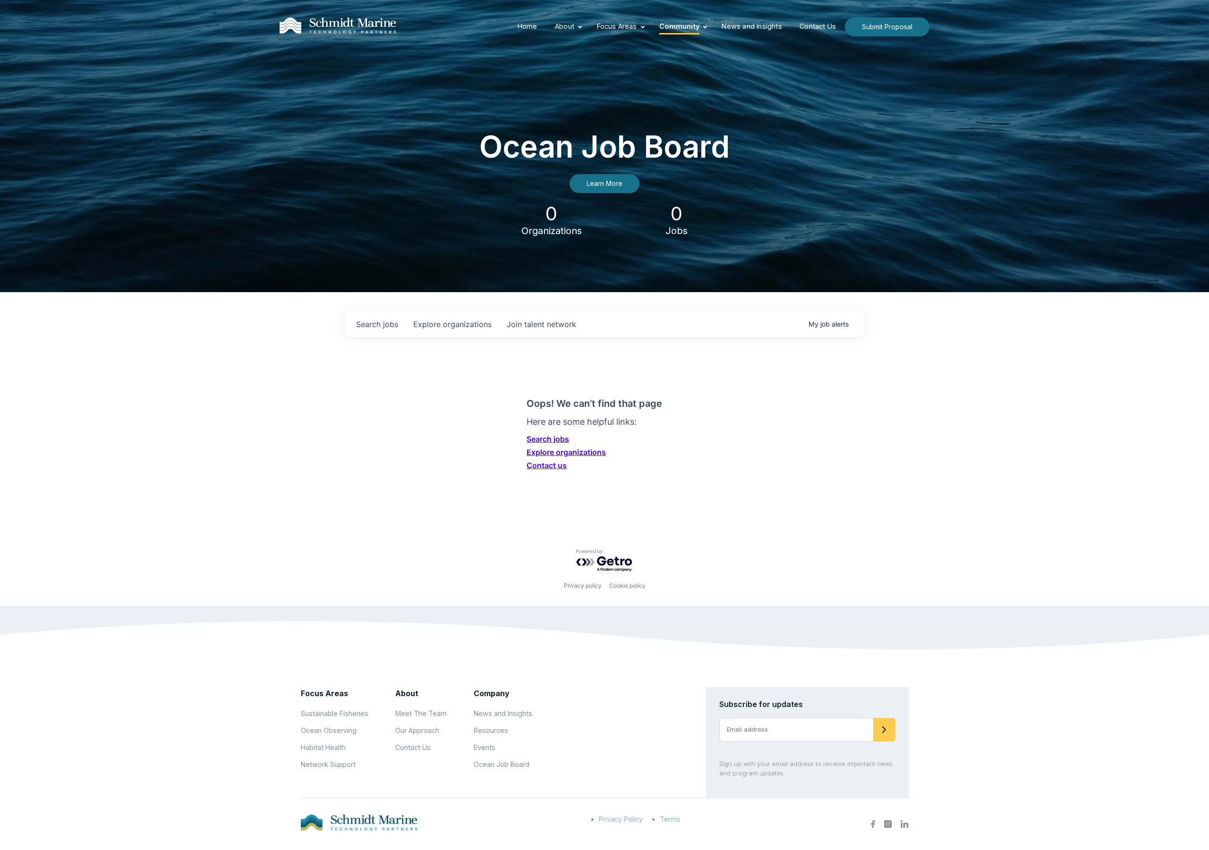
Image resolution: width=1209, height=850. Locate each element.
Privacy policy (583, 585)
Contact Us (818, 26)
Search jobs (548, 439)
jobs (377, 324)
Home (527, 26)
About (564, 26)
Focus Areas (617, 26)
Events (484, 747)
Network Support (328, 764)
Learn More (604, 183)
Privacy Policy (621, 819)
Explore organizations (566, 452)
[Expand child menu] (580, 27)
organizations (452, 324)
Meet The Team (421, 713)
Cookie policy (627, 585)
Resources (491, 730)
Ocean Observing (329, 730)
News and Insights (752, 26)
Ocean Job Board (501, 764)
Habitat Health (323, 747)
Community (679, 26)
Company (492, 693)
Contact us (547, 465)
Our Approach (417, 730)
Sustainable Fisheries (334, 713)
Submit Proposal (887, 27)
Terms (670, 819)
